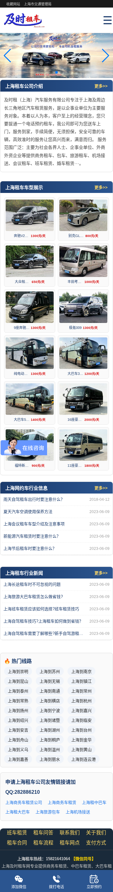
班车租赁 (17, 832)
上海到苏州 (50, 671)
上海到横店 (50, 700)
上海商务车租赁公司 (23, 802)
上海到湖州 (50, 730)
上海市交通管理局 (37, 4)
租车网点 (70, 842)
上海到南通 (50, 691)
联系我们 (70, 832)
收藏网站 (13, 4)
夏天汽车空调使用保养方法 (27, 511)
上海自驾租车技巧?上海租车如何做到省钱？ (43, 621)
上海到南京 (81, 671)
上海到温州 (50, 749)
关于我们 (96, 832)
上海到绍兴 (18, 720)
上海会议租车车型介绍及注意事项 (34, 524)
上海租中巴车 (94, 802)
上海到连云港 (83, 759)
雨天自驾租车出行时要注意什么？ (34, 499)
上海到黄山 (81, 749)
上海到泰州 (18, 691)
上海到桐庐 (50, 739)
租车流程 (43, 842)
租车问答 (43, 832)
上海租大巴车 (17, 812)
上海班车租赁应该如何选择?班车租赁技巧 (41, 609)
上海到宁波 (50, 710)
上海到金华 (81, 739)
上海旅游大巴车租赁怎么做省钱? (33, 596)
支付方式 (96, 842)
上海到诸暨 (50, 720)
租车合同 (17, 842)
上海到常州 (81, 691)
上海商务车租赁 (62, 802)
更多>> (101, 86)
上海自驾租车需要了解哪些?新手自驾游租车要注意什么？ (45, 633)
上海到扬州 (18, 710)
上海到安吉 (18, 730)
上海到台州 (81, 730)
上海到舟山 (18, 739)
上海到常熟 (18, 700)
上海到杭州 (81, 700)
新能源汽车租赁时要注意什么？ (32, 536)
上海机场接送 (78, 812)
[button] (105, 56)
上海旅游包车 (47, 812)
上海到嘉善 (18, 759)
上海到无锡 (50, 681)
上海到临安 (81, 720)
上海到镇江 (81, 681)
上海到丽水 (50, 759)
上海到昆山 (18, 681)
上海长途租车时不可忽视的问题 (32, 584)
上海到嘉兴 (81, 710)
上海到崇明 (18, 671)
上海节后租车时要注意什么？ (29, 548)
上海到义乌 (18, 749)
